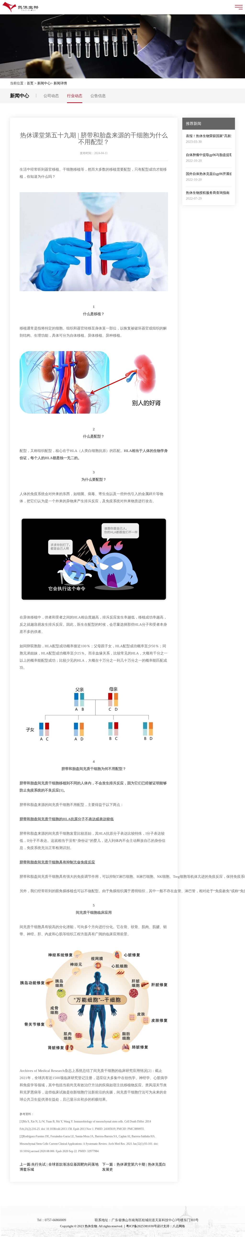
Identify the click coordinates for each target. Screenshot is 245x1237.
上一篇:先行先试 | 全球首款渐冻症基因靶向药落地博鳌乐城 (59, 1166)
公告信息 (98, 96)
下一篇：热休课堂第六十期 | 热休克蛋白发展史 (134, 1166)
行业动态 (74, 96)
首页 (30, 83)
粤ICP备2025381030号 (141, 1226)
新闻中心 (44, 83)
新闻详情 (60, 83)
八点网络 (179, 1226)
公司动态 (51, 96)
